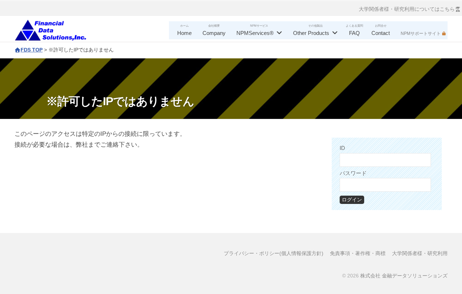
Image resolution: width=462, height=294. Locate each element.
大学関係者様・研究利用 (420, 253)
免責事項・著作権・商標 (357, 253)
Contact (380, 33)
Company (214, 33)
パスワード (353, 173)
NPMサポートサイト (421, 33)
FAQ (354, 33)
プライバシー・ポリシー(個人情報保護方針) (273, 253)
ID (342, 148)
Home (184, 33)
